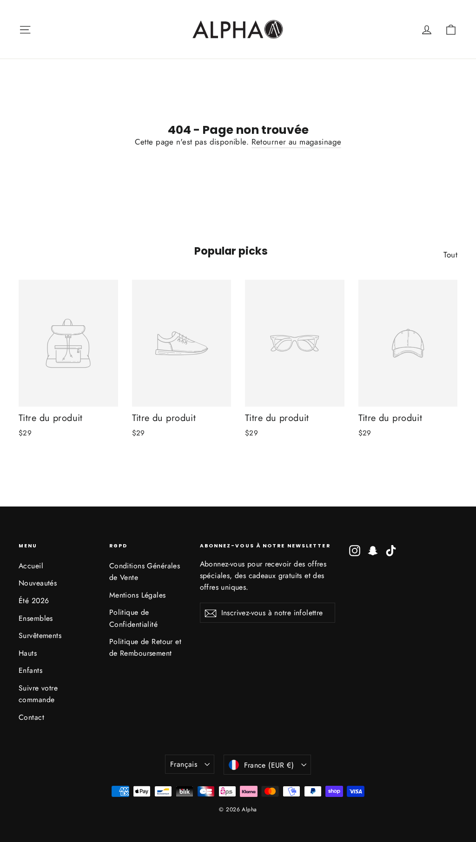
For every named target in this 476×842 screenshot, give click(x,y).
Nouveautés (38, 583)
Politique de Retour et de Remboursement (145, 647)
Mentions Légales (137, 595)
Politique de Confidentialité (133, 618)
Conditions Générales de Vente (144, 571)
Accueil (31, 565)
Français (183, 764)
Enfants (30, 670)
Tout (450, 254)
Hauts (28, 653)
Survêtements (40, 635)
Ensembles (36, 618)
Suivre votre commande (38, 694)
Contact (31, 717)
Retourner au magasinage (296, 141)
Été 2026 (34, 600)
